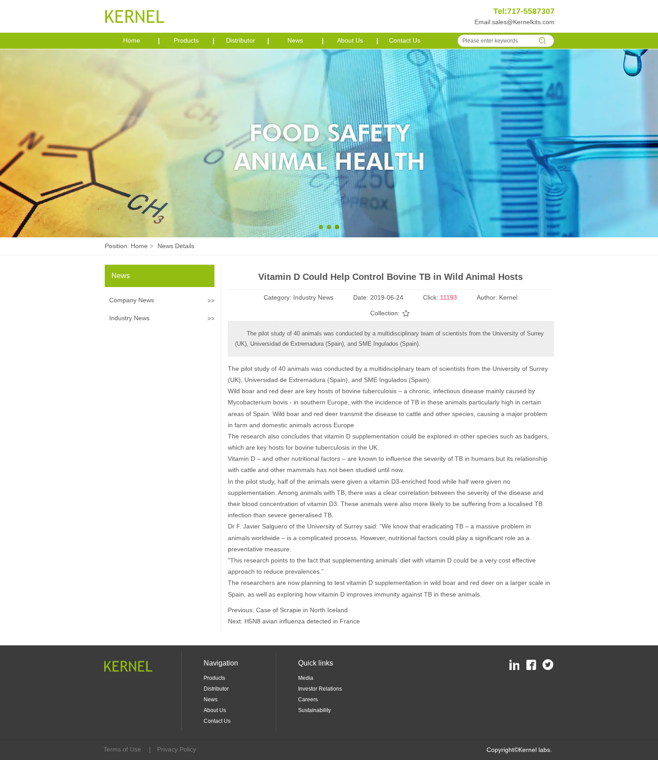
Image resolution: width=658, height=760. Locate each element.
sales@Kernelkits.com (523, 22)
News (211, 699)
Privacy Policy (176, 749)
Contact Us (217, 721)
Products (214, 678)
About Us (215, 710)
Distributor (216, 689)
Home (139, 245)
